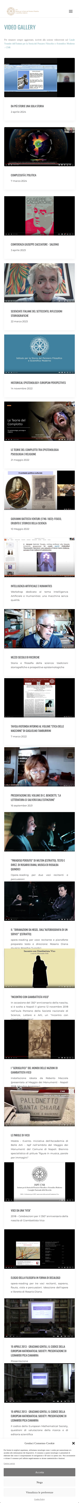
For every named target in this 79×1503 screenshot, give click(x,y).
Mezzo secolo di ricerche (25, 657)
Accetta (39, 1472)
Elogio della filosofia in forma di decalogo (35, 1278)
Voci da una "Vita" (21, 1210)
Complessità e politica (23, 175)
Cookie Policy (39, 1499)
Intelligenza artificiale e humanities (31, 586)
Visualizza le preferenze (39, 1492)
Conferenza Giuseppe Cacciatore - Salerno (35, 244)
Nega (40, 1482)
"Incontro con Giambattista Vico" (30, 997)
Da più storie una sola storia (27, 106)
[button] (73, 1443)
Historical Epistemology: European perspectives (38, 383)
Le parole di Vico (20, 1135)
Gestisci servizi (9, 1463)
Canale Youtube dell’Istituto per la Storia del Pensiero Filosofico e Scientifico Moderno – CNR (39, 44)
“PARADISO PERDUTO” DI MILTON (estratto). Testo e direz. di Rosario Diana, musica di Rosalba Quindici (38, 864)
